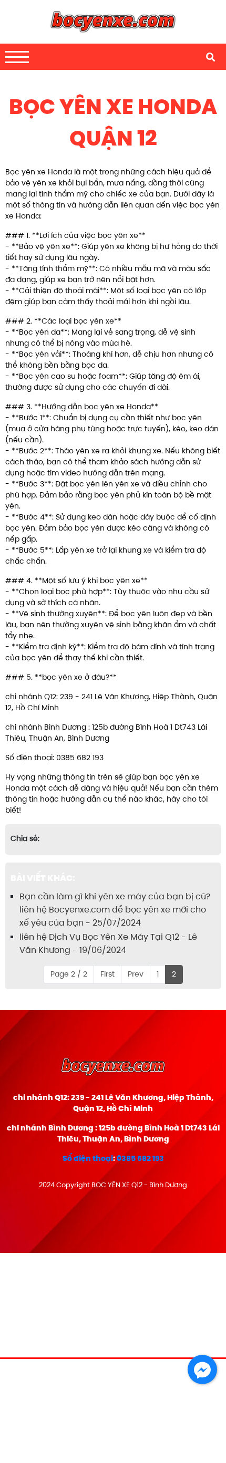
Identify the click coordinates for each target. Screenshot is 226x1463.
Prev (135, 974)
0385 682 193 (140, 1158)
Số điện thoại (88, 1158)
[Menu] (17, 57)
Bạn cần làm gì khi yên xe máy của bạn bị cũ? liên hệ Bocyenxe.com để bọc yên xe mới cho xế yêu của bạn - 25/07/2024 (114, 909)
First (107, 974)
